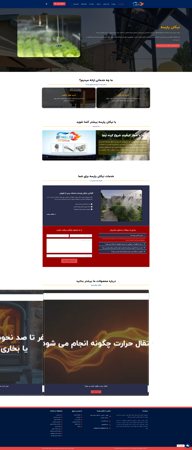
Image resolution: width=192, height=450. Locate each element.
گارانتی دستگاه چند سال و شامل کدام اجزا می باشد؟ (127, 251)
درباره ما (114, 4)
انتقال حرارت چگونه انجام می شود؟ (96, 386)
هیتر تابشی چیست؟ (136, 235)
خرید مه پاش (123, 95)
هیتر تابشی (106, 4)
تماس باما (76, 4)
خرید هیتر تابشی (69, 95)
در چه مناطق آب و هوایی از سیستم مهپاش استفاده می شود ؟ (124, 244)
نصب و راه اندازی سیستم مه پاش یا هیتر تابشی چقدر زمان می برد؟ (122, 248)
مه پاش (98, 4)
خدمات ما (91, 4)
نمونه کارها (84, 4)
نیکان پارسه (121, 4)
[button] (46, 3)
